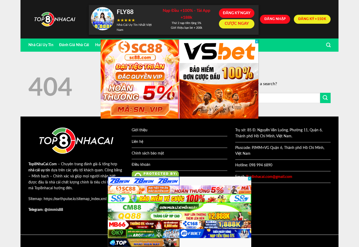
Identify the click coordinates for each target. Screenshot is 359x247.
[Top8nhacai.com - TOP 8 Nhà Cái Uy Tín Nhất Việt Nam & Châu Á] (54, 19)
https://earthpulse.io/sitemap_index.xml (75, 199)
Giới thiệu (139, 130)
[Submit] (325, 98)
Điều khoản (141, 165)
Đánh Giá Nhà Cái (74, 45)
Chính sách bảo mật (148, 153)
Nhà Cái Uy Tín (40, 45)
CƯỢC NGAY (237, 24)
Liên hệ (137, 142)
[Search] (328, 45)
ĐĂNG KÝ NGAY (236, 13)
